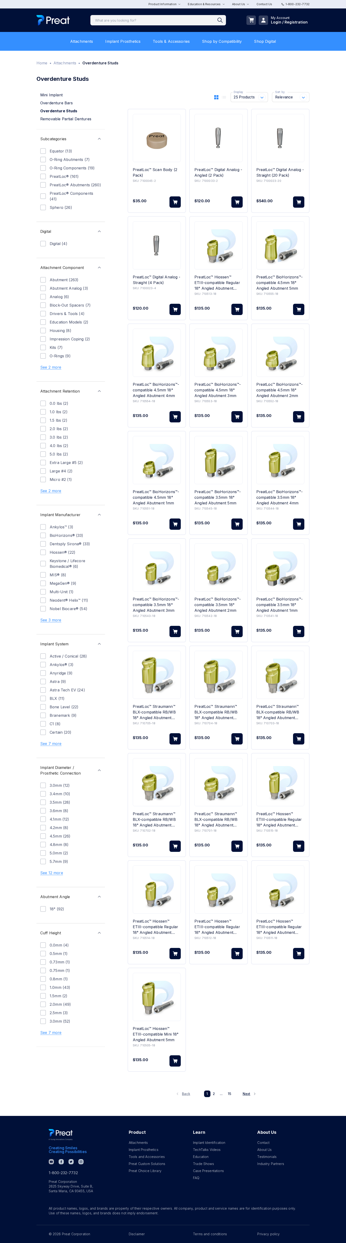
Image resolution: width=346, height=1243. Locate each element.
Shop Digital (265, 41)
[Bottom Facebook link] (61, 1161)
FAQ (196, 1178)
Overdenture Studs (58, 111)
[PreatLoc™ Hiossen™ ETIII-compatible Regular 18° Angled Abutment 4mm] (157, 889)
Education (201, 1157)
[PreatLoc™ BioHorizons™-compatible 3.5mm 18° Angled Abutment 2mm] (218, 567)
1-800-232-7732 (298, 4)
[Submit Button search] (221, 20)
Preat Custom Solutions (147, 1164)
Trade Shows (203, 1164)
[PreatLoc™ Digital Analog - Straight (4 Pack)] (157, 245)
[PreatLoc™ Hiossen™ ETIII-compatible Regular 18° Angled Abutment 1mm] (280, 889)
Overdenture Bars (56, 103)
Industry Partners (270, 1164)
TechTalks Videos (207, 1150)
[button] (70, 138)
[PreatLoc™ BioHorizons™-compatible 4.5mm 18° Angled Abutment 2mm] (280, 353)
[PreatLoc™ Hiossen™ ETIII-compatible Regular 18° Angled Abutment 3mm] (218, 245)
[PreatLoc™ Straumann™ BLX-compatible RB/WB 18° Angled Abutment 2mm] (157, 782)
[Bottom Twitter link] (71, 1161)
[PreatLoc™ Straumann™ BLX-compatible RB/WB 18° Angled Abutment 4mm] (218, 675)
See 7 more (51, 743)
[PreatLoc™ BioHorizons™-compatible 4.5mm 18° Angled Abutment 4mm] (157, 353)
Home (42, 63)
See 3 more (50, 620)
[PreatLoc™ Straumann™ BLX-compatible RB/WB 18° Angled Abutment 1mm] (218, 782)
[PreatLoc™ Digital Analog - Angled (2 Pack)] (218, 138)
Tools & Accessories (171, 41)
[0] (251, 20)
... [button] (221, 1094)
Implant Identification (209, 1143)
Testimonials (267, 1157)
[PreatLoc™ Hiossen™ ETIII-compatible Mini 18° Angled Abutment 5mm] (157, 997)
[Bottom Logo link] (61, 1134)
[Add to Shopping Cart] (175, 202)
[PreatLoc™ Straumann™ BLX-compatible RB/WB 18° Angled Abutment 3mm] (280, 675)
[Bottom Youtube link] (51, 1161)
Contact (263, 1143)
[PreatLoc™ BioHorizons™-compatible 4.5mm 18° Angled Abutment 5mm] (280, 245)
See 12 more (51, 872)
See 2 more (50, 367)
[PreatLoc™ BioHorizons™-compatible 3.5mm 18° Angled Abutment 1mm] (280, 567)
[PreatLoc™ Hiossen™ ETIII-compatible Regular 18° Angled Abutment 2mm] (218, 889)
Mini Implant (51, 95)
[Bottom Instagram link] (81, 1161)
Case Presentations (208, 1171)
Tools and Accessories (147, 1157)
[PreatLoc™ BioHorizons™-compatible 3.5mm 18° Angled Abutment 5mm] (218, 460)
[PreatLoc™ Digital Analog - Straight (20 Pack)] (280, 138)
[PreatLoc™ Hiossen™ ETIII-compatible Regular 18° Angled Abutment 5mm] (280, 782)
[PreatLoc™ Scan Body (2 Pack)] (157, 138)
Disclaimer (137, 1234)
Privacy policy (268, 1234)
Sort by (280, 92)
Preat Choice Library (145, 1171)
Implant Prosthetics (123, 41)
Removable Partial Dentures (65, 119)
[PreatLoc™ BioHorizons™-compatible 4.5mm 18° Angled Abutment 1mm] (157, 460)
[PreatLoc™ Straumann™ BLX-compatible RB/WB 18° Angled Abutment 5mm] (157, 675)
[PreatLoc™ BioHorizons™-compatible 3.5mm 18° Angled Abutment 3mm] (157, 567)
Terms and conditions (210, 1234)
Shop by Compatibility (222, 41)
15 (229, 1094)
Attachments (81, 41)
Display (238, 92)
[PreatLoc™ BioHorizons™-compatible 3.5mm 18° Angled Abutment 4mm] (280, 460)
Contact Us (264, 4)
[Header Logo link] (53, 20)
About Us (264, 1150)
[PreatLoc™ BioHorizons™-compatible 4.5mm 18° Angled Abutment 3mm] (218, 353)
